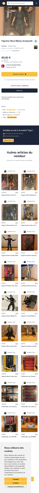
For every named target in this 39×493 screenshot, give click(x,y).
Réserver (19, 91)
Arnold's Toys (12, 46)
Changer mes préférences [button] (16, 486)
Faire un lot (7, 140)
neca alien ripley (12, 117)
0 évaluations (15, 51)
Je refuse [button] (16, 483)
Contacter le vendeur (19, 86)
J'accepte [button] (16, 479)
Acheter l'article (18, 74)
